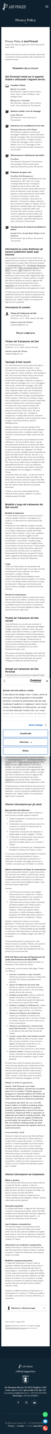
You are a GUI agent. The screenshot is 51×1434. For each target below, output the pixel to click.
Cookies (20, 1426)
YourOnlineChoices (15, 265)
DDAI (20, 270)
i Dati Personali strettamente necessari (22, 1326)
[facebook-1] (18, 1402)
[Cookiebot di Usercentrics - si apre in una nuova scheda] (31, 681)
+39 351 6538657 (31, 1395)
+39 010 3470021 (38, 1393)
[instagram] (26, 1402)
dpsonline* (38, 1426)
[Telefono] (45, 1428)
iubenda (7, 1325)
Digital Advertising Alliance (29, 268)
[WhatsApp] (45, 1414)
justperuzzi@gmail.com (17, 1393)
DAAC (7, 270)
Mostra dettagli (36, 725)
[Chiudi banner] (47, 681)
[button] (46, 6)
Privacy (11, 1426)
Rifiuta (25, 750)
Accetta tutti (25, 733)
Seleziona (24, 742)
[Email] (45, 1421)
